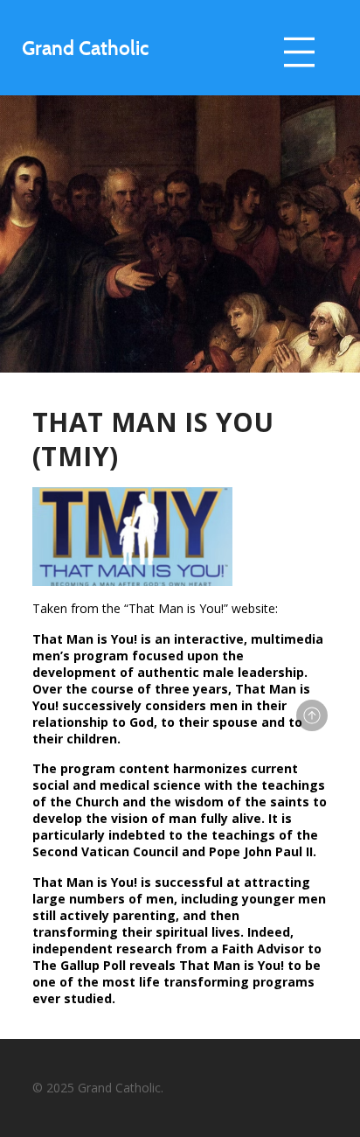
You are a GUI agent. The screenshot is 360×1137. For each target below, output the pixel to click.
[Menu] (299, 52)
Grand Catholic (85, 47)
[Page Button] (312, 715)
